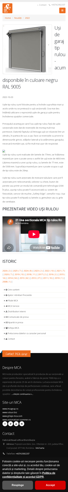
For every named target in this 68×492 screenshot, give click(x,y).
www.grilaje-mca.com (12, 416)
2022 (27, 17)
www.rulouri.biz (9, 412)
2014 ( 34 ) (13, 277)
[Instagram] (21, 423)
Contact (42, 4)
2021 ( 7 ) (60, 270)
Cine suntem (13, 289)
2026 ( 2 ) (6, 270)
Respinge (18, 485)
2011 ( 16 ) (48, 277)
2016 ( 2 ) (53, 274)
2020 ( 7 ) (8, 274)
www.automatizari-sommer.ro (16, 419)
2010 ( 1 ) (59, 277)
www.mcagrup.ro (10, 408)
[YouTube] (16, 423)
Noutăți (18, 17)
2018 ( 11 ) (31, 274)
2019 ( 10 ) (20, 274)
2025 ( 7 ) (17, 270)
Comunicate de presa (18, 317)
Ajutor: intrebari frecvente (19, 295)
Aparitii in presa (15, 322)
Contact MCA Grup (16, 353)
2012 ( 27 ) (36, 277)
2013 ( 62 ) (25, 277)
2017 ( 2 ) (42, 274)
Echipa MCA (13, 328)
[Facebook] (4, 423)
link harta (40, 448)
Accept (50, 485)
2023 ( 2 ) (38, 270)
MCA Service (13, 306)
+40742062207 (58, 4)
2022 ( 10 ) (50, 270)
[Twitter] (10, 423)
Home (8, 17)
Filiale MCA (12, 300)
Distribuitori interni (16, 311)
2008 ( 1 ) (6, 281)
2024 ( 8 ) (28, 270)
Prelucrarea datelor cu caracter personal (26, 333)
